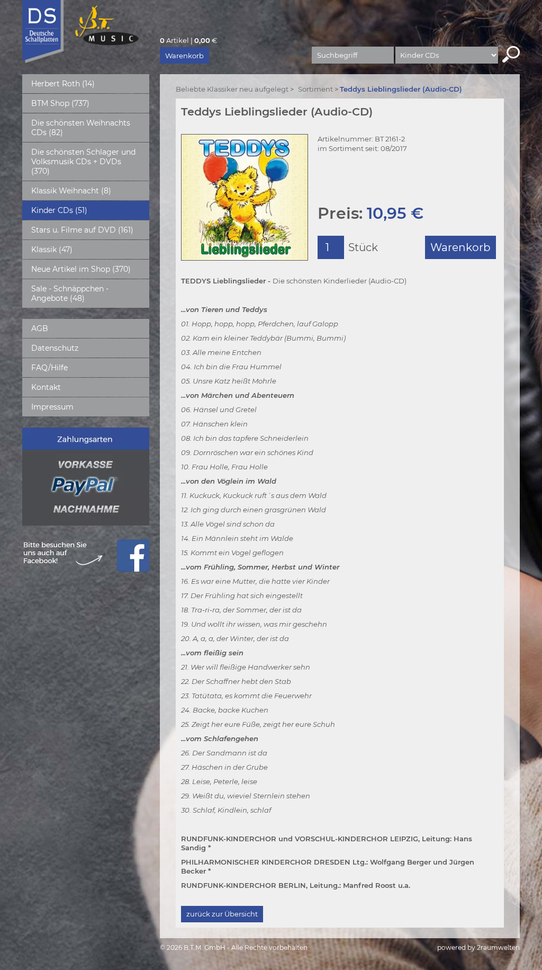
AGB (39, 328)
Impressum (52, 407)
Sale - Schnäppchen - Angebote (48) (70, 293)
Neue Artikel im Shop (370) (81, 269)
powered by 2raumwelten (478, 947)
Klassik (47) (52, 249)
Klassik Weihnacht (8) (71, 190)
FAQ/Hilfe (49, 367)
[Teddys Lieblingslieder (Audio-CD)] (245, 197)
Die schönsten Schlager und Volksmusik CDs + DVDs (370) (83, 161)
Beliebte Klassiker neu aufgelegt (232, 89)
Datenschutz (54, 348)
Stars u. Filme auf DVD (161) (82, 230)
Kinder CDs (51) (59, 210)
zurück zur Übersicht (222, 914)
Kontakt (46, 387)
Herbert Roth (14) (63, 83)
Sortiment (315, 89)
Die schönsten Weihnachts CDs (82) (80, 127)
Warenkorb (184, 55)
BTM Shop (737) (60, 103)
